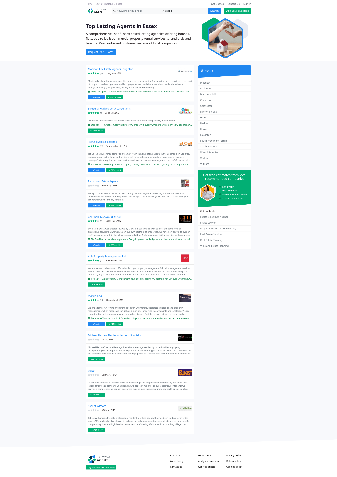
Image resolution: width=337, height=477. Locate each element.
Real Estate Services (211, 234)
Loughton (205, 134)
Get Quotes (217, 3)
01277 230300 (115, 205)
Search (214, 11)
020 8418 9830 (96, 284)
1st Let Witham (97, 406)
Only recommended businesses (101, 467)
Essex (119, 3)
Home (89, 3)
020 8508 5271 (114, 97)
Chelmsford (206, 100)
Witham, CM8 (108, 410)
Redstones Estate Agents (103, 181)
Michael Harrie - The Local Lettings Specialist (115, 335)
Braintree (205, 88)
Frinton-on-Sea (208, 111)
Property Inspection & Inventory (218, 228)
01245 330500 (115, 324)
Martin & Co (95, 295)
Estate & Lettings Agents (214, 216)
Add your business (208, 461)
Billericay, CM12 (113, 220)
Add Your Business (237, 11)
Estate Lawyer (208, 222)
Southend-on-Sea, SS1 (117, 146)
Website (96, 97)
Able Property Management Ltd (107, 256)
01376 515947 (96, 430)
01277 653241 (115, 245)
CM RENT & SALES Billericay (104, 216)
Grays (203, 117)
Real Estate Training (211, 240)
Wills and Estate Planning (214, 245)
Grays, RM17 (108, 339)
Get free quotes (206, 466)
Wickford (205, 158)
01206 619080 (96, 130)
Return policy (233, 461)
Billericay (205, 82)
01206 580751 (96, 394)
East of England (104, 3)
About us (175, 455)
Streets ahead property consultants (109, 108)
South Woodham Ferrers (213, 140)
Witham (204, 163)
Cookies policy (234, 466)
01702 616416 (115, 170)
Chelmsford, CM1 (113, 260)
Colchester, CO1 (109, 374)
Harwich (204, 129)
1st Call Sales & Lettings (102, 142)
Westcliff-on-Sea (209, 152)
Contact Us (233, 3)
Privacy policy (233, 455)
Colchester (206, 105)
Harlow (204, 123)
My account (204, 455)
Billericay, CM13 (109, 185)
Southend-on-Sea (209, 146)
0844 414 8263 (96, 359)
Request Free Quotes (100, 52)
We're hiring (177, 461)
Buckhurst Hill (208, 94)
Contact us (176, 466)
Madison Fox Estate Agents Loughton (110, 69)
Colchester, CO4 (112, 112)
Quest (91, 370)
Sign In (247, 3)
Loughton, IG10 (113, 73)
